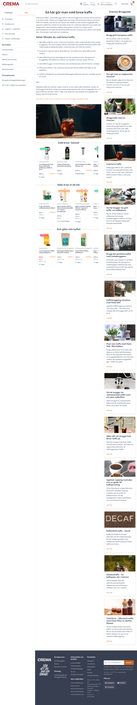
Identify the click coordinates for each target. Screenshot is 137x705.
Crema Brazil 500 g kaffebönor (81, 251)
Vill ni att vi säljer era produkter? (14, 85)
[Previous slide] (39, 164)
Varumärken (91, 664)
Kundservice (9, 24)
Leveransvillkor (7, 50)
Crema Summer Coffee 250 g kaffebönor (46, 251)
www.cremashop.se (77, 683)
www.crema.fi (75, 686)
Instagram (110, 683)
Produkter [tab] (9, 13)
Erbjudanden (91, 667)
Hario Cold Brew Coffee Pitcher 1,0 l (83, 165)
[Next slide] (98, 164)
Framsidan (8, 19)
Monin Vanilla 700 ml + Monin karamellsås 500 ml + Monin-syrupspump (65, 209)
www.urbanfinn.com (77, 694)
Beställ (128, 663)
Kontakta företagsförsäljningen (13, 80)
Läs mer (109, 48)
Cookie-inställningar (12, 39)
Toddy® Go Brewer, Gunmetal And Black (64, 165)
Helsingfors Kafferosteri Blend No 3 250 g (65, 251)
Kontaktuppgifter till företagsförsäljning (60, 676)
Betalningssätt (7, 64)
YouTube (122, 683)
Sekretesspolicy (8, 69)
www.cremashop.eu (77, 689)
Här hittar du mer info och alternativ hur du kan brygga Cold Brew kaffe (62, 99)
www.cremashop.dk (77, 691)
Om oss (73, 672)
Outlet (89, 670)
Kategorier (90, 661)
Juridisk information (77, 674)
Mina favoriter (9, 34)
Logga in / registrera (12, 29)
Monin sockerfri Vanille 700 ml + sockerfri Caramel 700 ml (83, 208)
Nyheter (90, 672)
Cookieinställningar (77, 669)
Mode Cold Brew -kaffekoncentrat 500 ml (47, 207)
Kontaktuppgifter (59, 661)
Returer (5, 55)
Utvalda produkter (93, 675)
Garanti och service (9, 59)
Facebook (110, 687)
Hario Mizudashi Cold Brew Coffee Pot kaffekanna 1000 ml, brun (46, 167)
